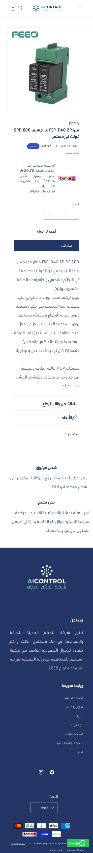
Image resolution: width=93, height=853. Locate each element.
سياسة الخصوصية (76, 850)
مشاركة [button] (69, 434)
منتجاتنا (79, 716)
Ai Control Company (41, 843)
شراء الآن (66, 245)
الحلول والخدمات (74, 707)
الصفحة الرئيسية (73, 698)
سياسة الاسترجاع (18, 843)
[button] (80, 8)
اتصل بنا (78, 752)
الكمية (75, 204)
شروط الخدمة (56, 850)
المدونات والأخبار (74, 734)
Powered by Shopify (62, 843)
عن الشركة (77, 725)
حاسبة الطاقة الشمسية (70, 743)
